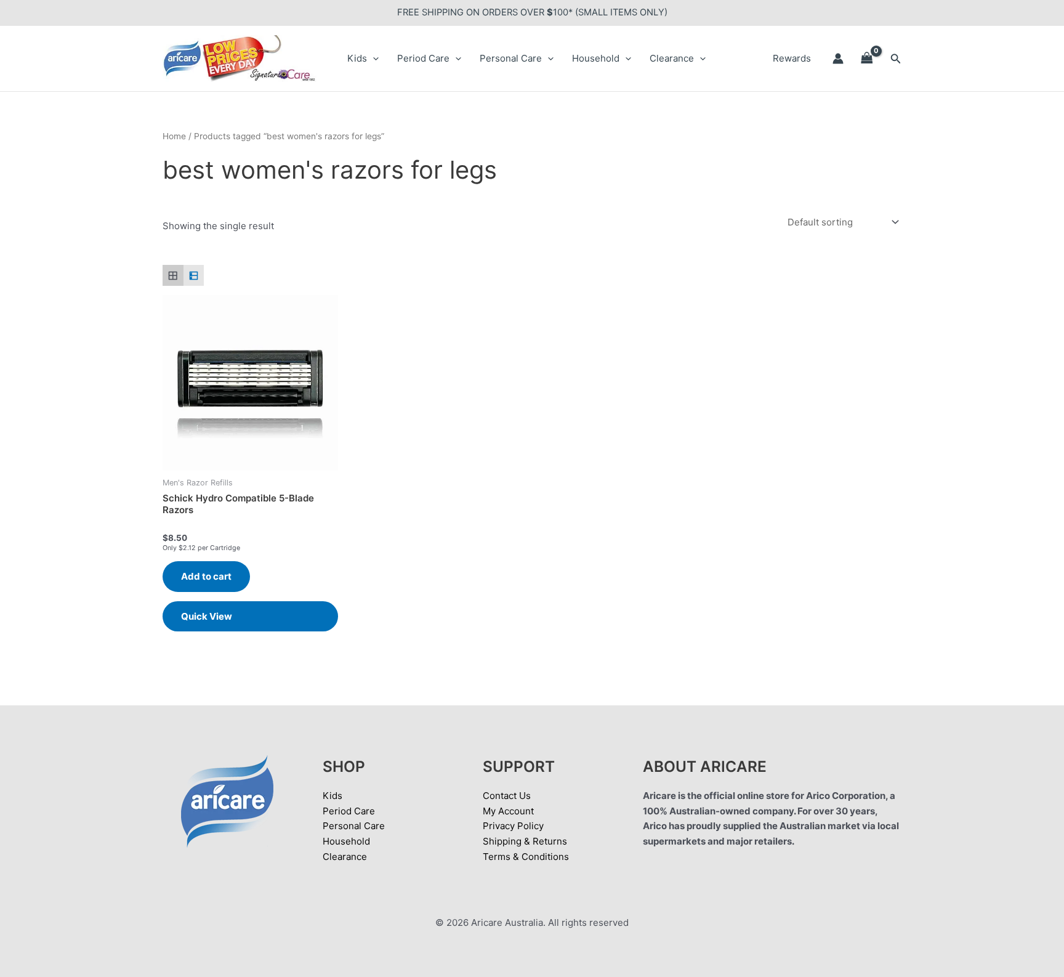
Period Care (423, 58)
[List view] (193, 275)
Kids (357, 58)
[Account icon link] (838, 58)
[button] (373, 58)
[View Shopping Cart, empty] (867, 59)
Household (595, 58)
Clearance (672, 58)
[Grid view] (173, 275)
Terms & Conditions (526, 856)
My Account (508, 811)
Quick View (206, 616)
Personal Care (511, 58)
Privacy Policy (513, 826)
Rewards (792, 58)
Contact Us (507, 795)
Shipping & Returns (525, 841)
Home (174, 136)
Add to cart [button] (206, 576)
